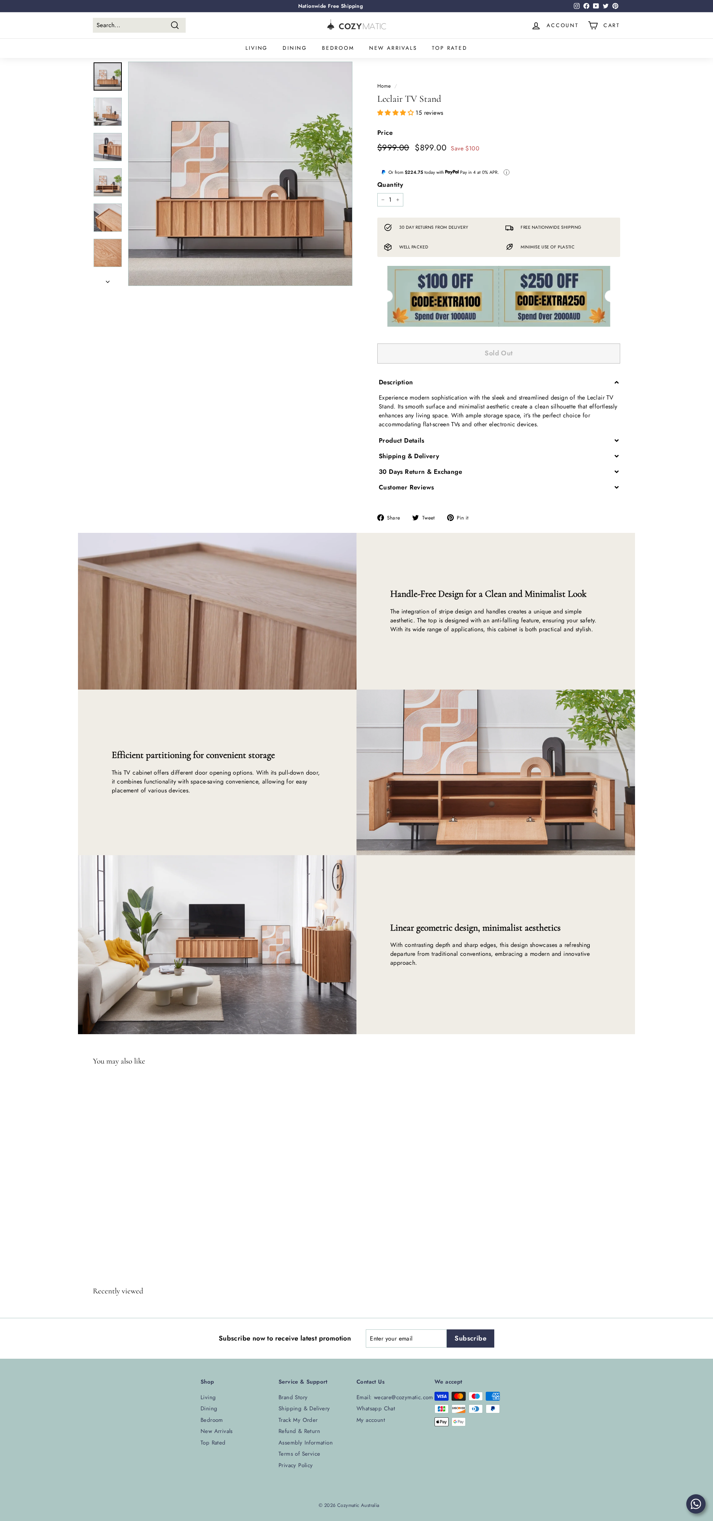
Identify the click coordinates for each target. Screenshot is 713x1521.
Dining (295, 48)
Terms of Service (299, 1454)
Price (385, 132)
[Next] (108, 279)
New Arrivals (393, 48)
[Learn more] (506, 172)
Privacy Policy (296, 1465)
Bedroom (338, 48)
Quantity (390, 184)
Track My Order (298, 1420)
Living (256, 48)
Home (384, 85)
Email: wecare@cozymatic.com (394, 1397)
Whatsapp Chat (375, 1408)
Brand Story (293, 1397)
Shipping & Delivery (304, 1408)
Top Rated (449, 48)
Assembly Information (306, 1443)
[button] (396, 112)
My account (370, 1420)
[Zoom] (240, 174)
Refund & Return (299, 1431)
